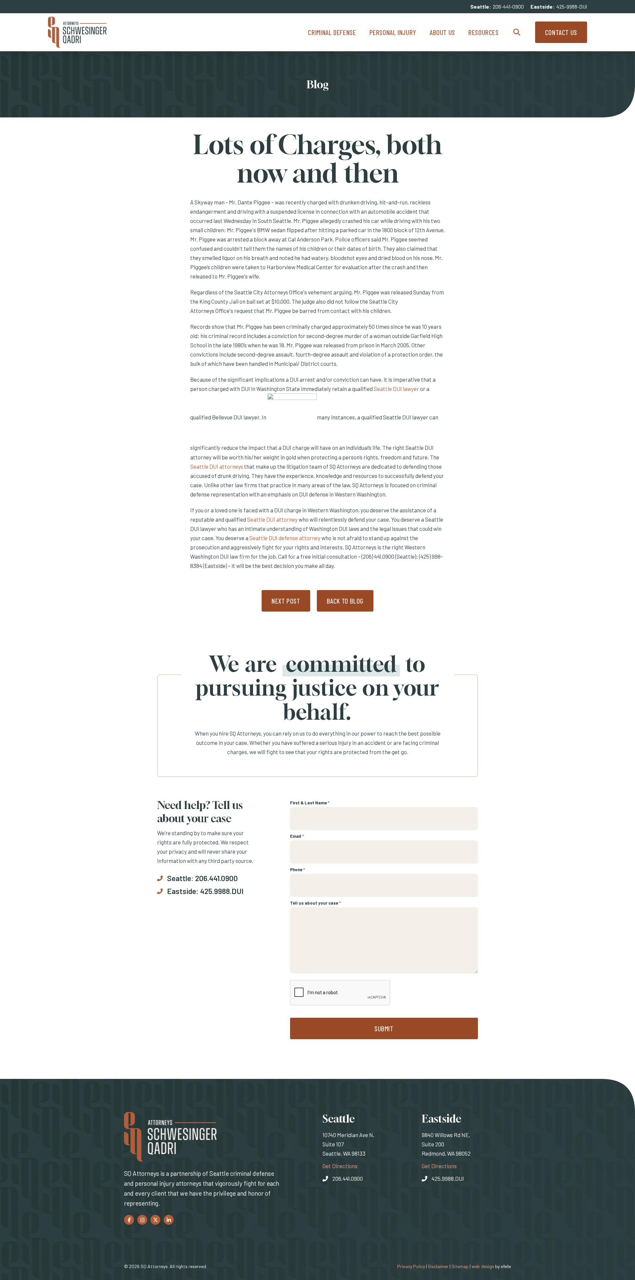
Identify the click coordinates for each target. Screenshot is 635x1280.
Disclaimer (438, 1266)
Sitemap (460, 1266)
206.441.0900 (216, 878)
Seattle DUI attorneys (216, 466)
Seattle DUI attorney (272, 519)
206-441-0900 (508, 6)
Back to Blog (345, 601)
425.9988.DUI (221, 891)
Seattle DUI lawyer (396, 388)
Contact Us (561, 32)
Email (297, 836)
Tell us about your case (315, 903)
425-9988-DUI (571, 6)
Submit (384, 1028)
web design (483, 1266)
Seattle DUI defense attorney (284, 537)
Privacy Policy (411, 1266)
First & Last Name (309, 802)
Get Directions (340, 1165)
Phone (297, 869)
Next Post (286, 601)
